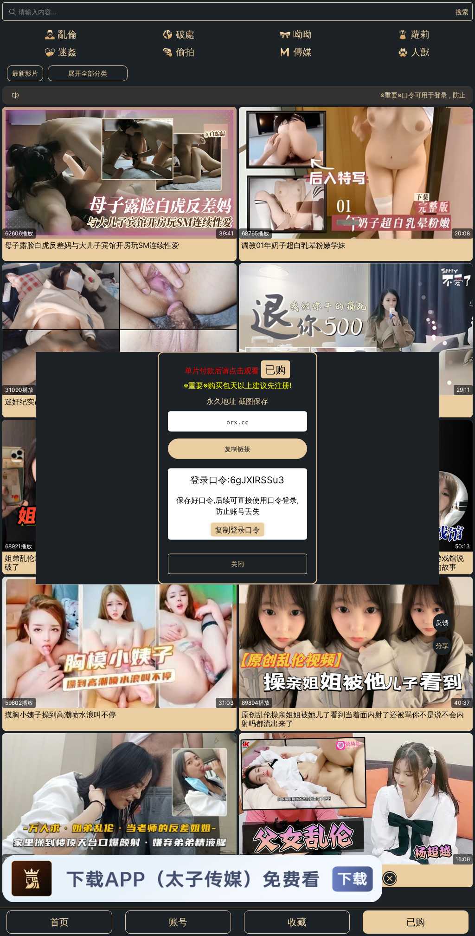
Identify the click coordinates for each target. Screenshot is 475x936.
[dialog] (237, 468)
